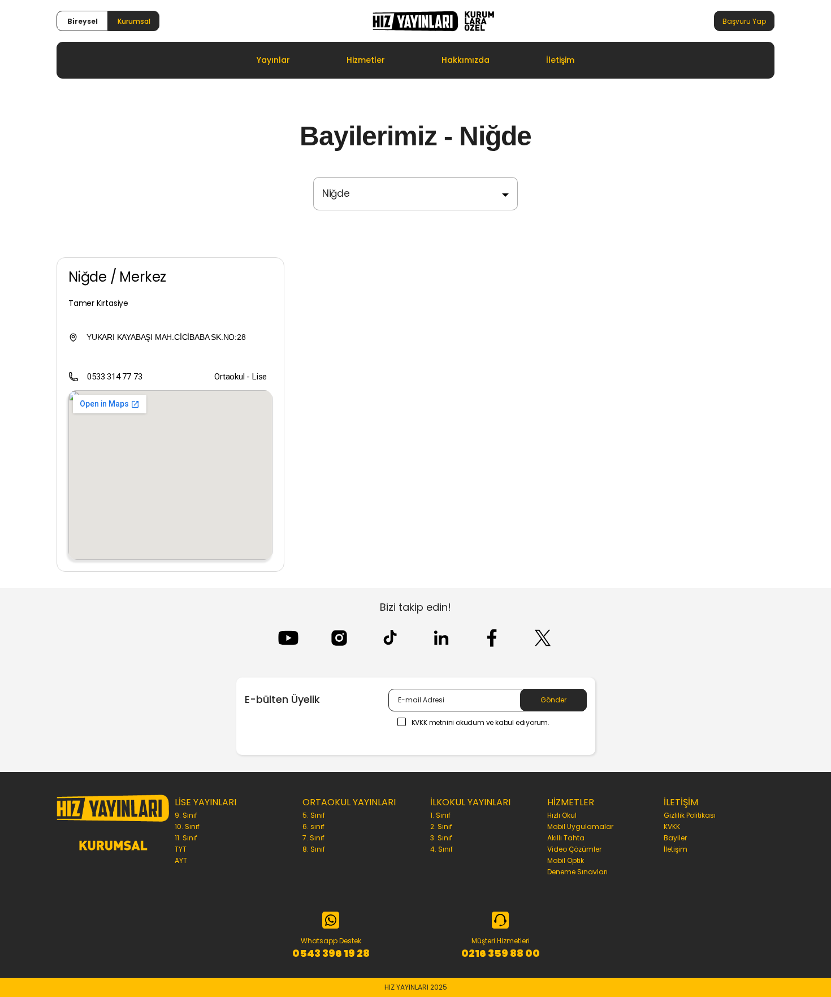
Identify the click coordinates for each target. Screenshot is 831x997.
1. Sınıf (440, 815)
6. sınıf (313, 826)
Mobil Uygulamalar (580, 826)
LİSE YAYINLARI (205, 802)
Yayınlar (273, 60)
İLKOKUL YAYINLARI (470, 802)
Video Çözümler (574, 849)
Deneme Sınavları (577, 872)
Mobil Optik (565, 860)
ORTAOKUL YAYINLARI (349, 802)
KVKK (672, 826)
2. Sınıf (441, 826)
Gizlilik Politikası (690, 815)
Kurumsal (134, 21)
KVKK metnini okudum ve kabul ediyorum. (480, 722)
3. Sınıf (441, 838)
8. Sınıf (313, 849)
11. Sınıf (186, 838)
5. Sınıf (313, 815)
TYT (181, 849)
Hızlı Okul (562, 815)
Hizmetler (366, 60)
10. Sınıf (187, 826)
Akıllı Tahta (566, 838)
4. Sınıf (441, 849)
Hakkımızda (466, 60)
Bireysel (82, 21)
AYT (181, 860)
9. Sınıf (186, 815)
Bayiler (675, 838)
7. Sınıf (313, 838)
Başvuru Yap (744, 21)
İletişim (560, 60)
